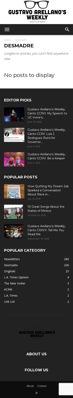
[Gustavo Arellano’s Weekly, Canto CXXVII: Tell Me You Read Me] (13, 231)
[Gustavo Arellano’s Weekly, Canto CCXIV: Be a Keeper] (14, 159)
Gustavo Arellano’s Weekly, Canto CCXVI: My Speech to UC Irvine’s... (47, 113)
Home (7, 40)
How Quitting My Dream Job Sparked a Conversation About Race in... (48, 190)
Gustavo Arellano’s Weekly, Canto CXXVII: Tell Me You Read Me (46, 230)
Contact (42, 386)
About (30, 386)
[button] (6, 29)
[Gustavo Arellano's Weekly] (36, 12)
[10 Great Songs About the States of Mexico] (13, 212)
